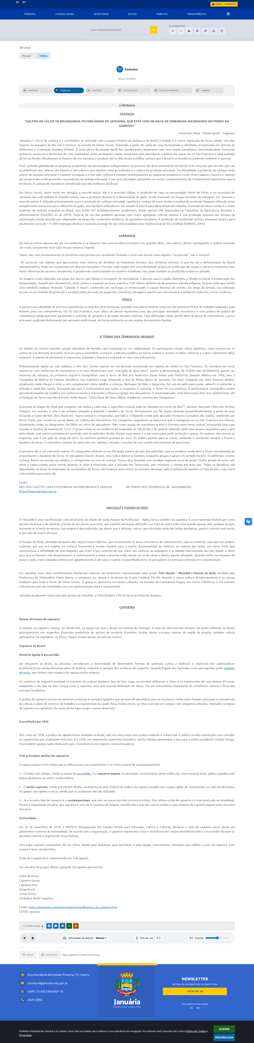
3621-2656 (35, 1000)
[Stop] (32, 938)
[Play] (24, 938)
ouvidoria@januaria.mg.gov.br (48, 983)
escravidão (84, 773)
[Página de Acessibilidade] (222, 31)
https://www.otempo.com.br (38, 491)
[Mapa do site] (213, 31)
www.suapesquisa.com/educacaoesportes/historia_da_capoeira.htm (72, 907)
